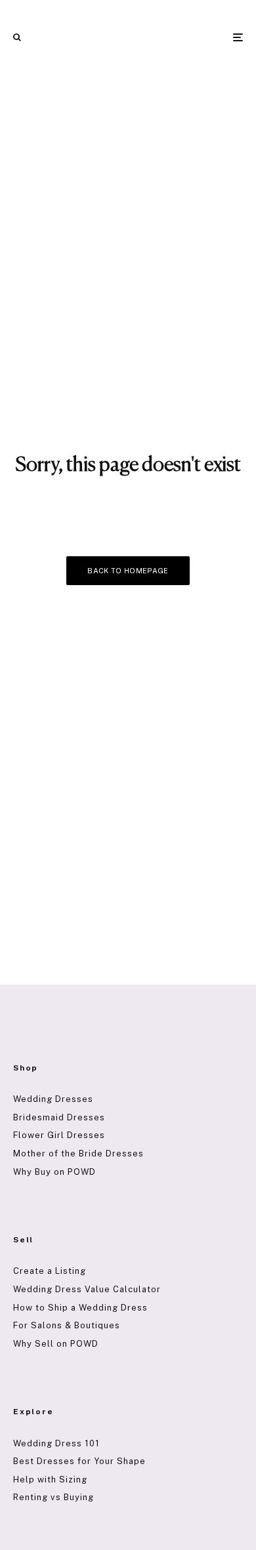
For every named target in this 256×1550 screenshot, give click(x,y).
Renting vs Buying (53, 1497)
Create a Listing (49, 1271)
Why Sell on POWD (55, 1344)
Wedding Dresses (53, 1099)
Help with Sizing (50, 1479)
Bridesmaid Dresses (59, 1117)
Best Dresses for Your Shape (79, 1461)
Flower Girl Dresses (59, 1135)
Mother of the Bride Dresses (78, 1153)
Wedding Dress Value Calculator (87, 1289)
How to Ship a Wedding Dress (80, 1308)
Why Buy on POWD (54, 1172)
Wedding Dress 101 (56, 1443)
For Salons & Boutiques (66, 1325)
